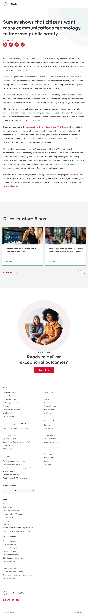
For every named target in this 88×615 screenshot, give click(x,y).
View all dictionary (9, 578)
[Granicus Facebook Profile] (4, 600)
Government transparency (13, 571)
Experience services (51, 438)
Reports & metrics (50, 406)
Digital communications (11, 554)
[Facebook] (11, 44)
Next (83, 272)
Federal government (10, 402)
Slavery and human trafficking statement (18, 527)
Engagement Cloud (10, 435)
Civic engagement (9, 544)
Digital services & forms (11, 464)
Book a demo (44, 370)
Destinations (7, 413)
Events (46, 399)
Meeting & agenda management (15, 461)
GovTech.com (30, 58)
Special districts (8, 396)
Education (7, 406)
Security (6, 521)
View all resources (10, 272)
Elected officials (8, 416)
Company (47, 425)
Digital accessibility (10, 551)
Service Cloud (8, 432)
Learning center (50, 392)
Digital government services (13, 558)
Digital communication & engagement (17, 468)
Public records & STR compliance (15, 478)
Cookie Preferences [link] (8, 612)
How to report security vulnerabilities (16, 531)
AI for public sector (10, 541)
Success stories (49, 409)
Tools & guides (49, 402)
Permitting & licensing (11, 474)
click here (74, 174)
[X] (5, 44)
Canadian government (11, 409)
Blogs (46, 396)
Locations (47, 464)
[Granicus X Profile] (17, 600)
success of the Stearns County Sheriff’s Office (45, 127)
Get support (48, 461)
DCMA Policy (7, 524)
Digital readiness (9, 561)
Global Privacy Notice (11, 510)
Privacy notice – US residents (13, 514)
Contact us (48, 454)
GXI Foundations (9, 449)
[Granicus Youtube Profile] (8, 600)
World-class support (51, 442)
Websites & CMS (9, 471)
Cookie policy (8, 517)
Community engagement (12, 548)
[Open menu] (83, 4)
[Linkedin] (16, 44)
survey (72, 76)
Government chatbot (11, 565)
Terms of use (7, 507)
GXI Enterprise (8, 445)
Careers (47, 432)
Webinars (47, 413)
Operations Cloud (9, 438)
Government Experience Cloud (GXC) (16, 428)
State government (9, 399)
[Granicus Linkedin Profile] (13, 600)
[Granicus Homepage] (13, 593)
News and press (49, 428)
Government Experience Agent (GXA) (16, 442)
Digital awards (49, 435)
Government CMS (9, 568)
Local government (9, 392)
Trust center (7, 503)
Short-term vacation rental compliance (17, 575)
